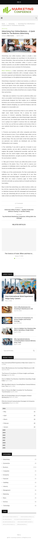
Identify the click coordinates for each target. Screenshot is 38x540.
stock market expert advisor (25, 521)
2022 (4, 437)
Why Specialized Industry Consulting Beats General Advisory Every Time (25, 340)
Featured (19, 478)
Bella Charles (10, 35)
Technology (19, 505)
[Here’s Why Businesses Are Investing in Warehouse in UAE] (7, 309)
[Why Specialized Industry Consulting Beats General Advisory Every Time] (7, 341)
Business (19, 467)
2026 (4, 408)
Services (19, 501)
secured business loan (9, 521)
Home (3, 23)
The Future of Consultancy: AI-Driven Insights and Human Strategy (23, 319)
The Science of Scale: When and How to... (19, 253)
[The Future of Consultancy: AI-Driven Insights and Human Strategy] (7, 320)
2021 (4, 440)
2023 (4, 435)
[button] (3, 243)
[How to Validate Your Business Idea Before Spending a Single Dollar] (7, 331)
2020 (4, 442)
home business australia (27, 516)
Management (19, 490)
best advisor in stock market (10, 516)
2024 (4, 432)
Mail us (19, 2)
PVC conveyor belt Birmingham (22, 519)
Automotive (19, 463)
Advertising (11, 23)
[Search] (36, 18)
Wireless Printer (22, 524)
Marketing (19, 494)
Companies (19, 471)
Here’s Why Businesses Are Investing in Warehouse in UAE (23, 308)
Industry (19, 486)
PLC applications (7, 519)
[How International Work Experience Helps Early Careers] (19, 290)
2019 (4, 445)
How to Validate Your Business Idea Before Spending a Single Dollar (25, 329)
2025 (4, 430)
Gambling (19, 482)
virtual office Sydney (9, 524)
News (19, 498)
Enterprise (19, 475)
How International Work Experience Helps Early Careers (19, 297)
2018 (4, 448)
